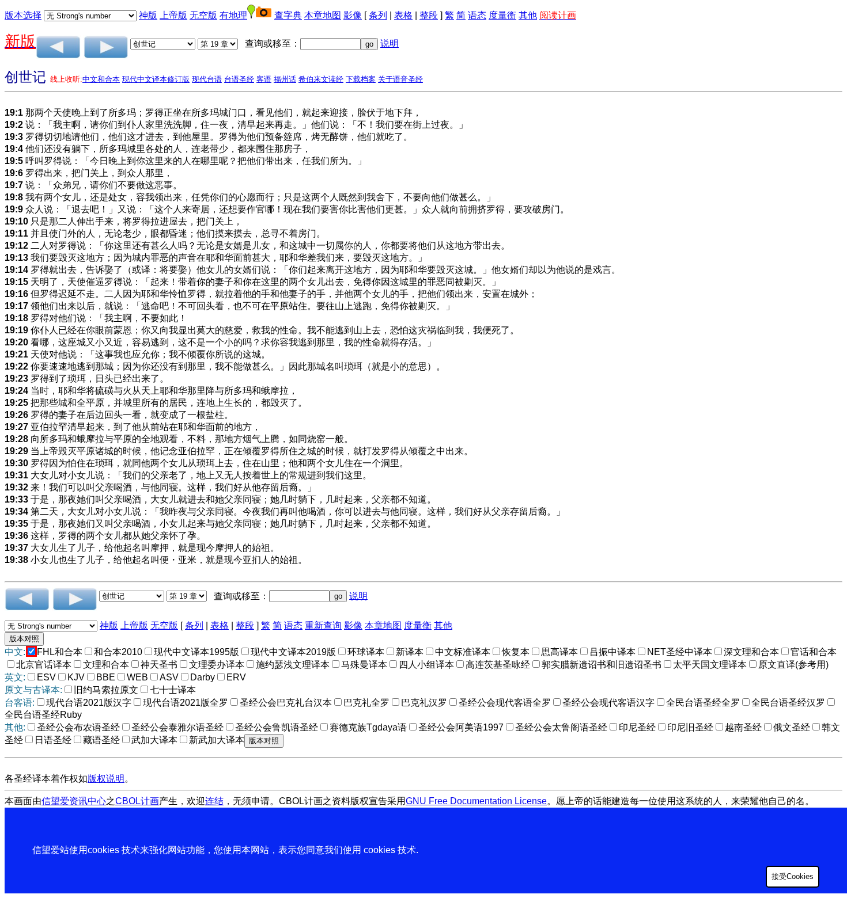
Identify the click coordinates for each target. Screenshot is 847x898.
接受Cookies (793, 876)
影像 (352, 15)
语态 (477, 15)
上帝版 (173, 15)
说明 (389, 43)
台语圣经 (239, 79)
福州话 (285, 79)
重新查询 (323, 625)
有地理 (233, 15)
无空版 (203, 15)
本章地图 (322, 15)
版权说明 (106, 778)
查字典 (288, 15)
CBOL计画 (137, 801)
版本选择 (23, 15)
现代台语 (207, 79)
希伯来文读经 (320, 79)
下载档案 (361, 79)
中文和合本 (101, 79)
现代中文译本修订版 (156, 79)
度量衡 (502, 15)
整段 (428, 15)
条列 (378, 15)
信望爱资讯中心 (73, 801)
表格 (403, 15)
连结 (214, 801)
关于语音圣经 (400, 79)
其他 (528, 15)
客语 (263, 79)
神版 (148, 15)
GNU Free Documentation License (476, 801)
